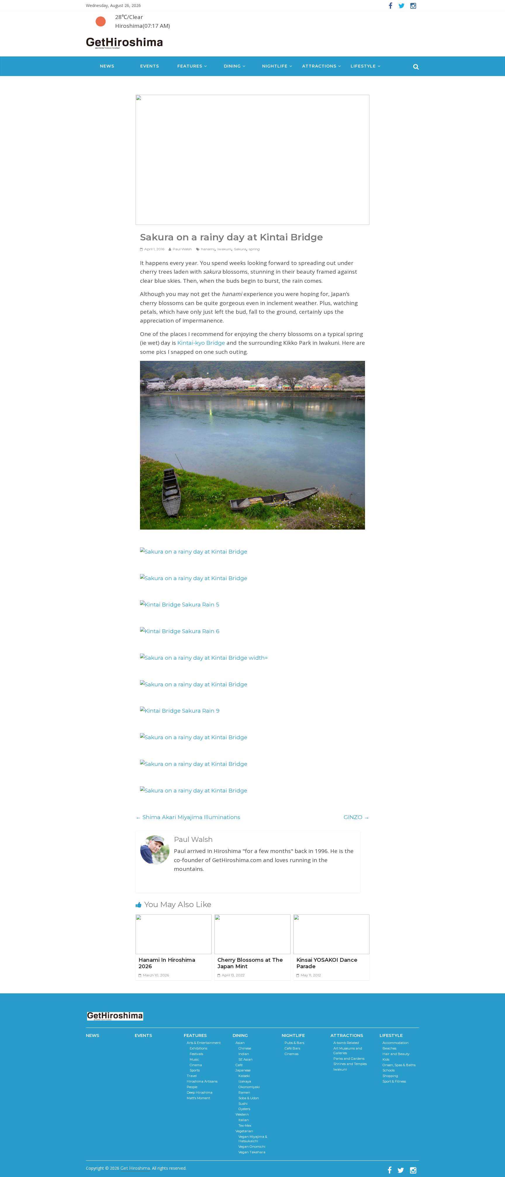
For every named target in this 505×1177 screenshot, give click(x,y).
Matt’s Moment (198, 1098)
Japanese (243, 1070)
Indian (243, 1054)
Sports (195, 1070)
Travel (192, 1076)
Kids (386, 1059)
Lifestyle (363, 66)
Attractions (319, 66)
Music (194, 1059)
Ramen (244, 1092)
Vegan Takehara (251, 1152)
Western (242, 1114)
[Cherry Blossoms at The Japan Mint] (252, 919)
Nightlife (275, 66)
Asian (240, 1043)
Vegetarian (244, 1131)
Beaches (389, 1048)
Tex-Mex (244, 1125)
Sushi (243, 1104)
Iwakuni (224, 249)
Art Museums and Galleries (347, 1050)
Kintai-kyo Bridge (201, 343)
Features (189, 66)
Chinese (244, 1048)
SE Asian (245, 1059)
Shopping (390, 1076)
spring (254, 249)
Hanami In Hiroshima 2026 (167, 963)
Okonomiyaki (249, 1087)
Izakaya (244, 1081)
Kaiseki (244, 1076)
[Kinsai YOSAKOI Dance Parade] (331, 919)
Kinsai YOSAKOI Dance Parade (326, 963)
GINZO (356, 817)
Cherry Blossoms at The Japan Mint (250, 963)
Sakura (240, 249)
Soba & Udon (248, 1098)
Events (149, 66)
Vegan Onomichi (251, 1147)
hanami (208, 249)
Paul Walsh (182, 249)
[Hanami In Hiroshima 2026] (174, 919)
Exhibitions (198, 1048)
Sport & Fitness (394, 1081)
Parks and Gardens (348, 1059)
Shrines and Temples (350, 1064)
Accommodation (396, 1043)
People (192, 1087)
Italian (243, 1120)
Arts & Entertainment (204, 1043)
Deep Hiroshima (199, 1092)
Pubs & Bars (294, 1043)
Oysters (244, 1109)
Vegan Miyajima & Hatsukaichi (252, 1139)
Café (239, 1065)
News (107, 66)
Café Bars (292, 1048)
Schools (389, 1070)
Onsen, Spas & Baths (399, 1065)
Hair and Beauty (396, 1054)
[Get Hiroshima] (125, 42)
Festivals (196, 1054)
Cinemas (291, 1054)
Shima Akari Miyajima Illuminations (188, 817)
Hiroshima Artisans (202, 1081)
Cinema (196, 1065)
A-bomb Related (346, 1043)
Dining (232, 66)
